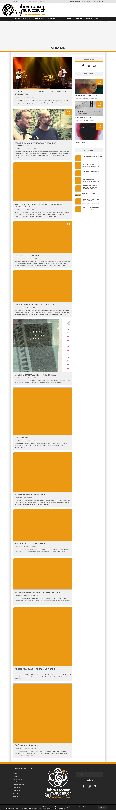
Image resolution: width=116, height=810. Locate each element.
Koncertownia (39, 19)
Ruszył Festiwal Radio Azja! (30, 494)
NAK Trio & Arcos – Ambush (92, 157)
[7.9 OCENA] (89, 115)
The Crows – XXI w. (88, 194)
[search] (100, 774)
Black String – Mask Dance (30, 543)
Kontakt (71, 1)
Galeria (98, 19)
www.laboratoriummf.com (17, 806)
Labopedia (78, 19)
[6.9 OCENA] (89, 93)
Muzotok (89, 19)
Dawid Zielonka (86, 191)
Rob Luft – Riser (88, 179)
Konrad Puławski (18, 258)
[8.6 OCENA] (42, 140)
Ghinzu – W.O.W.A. (80, 142)
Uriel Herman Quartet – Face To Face (35, 375)
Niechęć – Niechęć (88, 164)
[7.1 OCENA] (89, 140)
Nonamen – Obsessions (90, 172)
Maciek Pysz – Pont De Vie (83, 118)
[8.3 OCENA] (42, 252)
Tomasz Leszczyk (78, 98)
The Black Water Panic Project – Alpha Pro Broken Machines (90, 187)
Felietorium (66, 19)
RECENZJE (26, 19)
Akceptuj (102, 807)
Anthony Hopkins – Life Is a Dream (86, 96)
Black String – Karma (27, 256)
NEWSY (17, 19)
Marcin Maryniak (18, 748)
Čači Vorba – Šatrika (26, 745)
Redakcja (87, 1)
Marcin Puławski (18, 97)
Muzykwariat (53, 19)
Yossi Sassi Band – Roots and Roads (35, 669)
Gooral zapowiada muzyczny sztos (34, 304)
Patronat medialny (18, 785)
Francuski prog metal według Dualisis (32, 1)
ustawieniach (61, 808)
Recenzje (26, 148)
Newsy (25, 97)
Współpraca (79, 1)
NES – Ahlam (21, 438)
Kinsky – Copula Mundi (90, 207)
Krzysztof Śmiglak (86, 209)
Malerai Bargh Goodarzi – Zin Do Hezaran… (39, 592)
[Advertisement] (58, 33)
